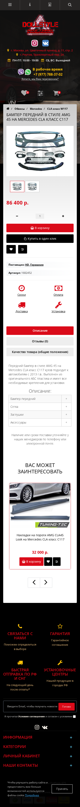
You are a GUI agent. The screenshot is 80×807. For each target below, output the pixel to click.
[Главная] (7, 109)
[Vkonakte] (45, 43)
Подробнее (32, 795)
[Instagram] (34, 43)
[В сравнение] (22, 249)
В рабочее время (48, 69)
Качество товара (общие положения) (40, 352)
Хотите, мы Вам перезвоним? (40, 79)
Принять (62, 789)
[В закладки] (11, 249)
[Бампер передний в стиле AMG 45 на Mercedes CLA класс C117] (40, 151)
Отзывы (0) (40, 341)
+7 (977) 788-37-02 (48, 74)
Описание (40, 331)
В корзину (33, 561)
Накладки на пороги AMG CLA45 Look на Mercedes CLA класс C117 (40, 537)
